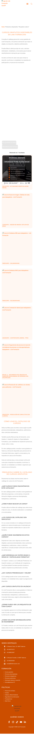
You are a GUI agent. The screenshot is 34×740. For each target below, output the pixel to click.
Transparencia (8, 699)
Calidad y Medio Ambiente (11, 694)
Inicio (3, 26)
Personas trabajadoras (10, 676)
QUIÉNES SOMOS (17, 717)
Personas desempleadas (11, 674)
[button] (27, 3)
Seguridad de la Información (12, 696)
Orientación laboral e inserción (12, 680)
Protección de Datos (10, 690)
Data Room (8, 701)
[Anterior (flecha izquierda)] (3, 738)
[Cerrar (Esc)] (23, 735)
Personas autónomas (10, 678)
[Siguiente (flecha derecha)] (10, 738)
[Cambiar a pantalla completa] (10, 735)
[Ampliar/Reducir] (3, 735)
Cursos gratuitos (9, 672)
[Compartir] (16, 735)
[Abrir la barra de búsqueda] (31, 4)
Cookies (7, 692)
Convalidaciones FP (10, 682)
